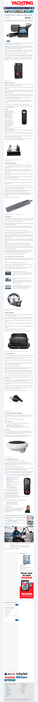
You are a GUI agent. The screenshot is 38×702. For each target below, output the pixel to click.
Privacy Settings (27, 700)
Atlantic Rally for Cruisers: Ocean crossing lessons (21, 285)
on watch (18, 471)
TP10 (7, 250)
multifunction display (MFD (14, 468)
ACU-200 (7, 375)
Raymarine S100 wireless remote (11, 479)
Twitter (13, 548)
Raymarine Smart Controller (11, 477)
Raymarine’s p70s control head (11, 474)
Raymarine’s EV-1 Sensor (26, 435)
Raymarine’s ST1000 (7, 223)
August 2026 (23, 565)
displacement (27, 104)
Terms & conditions (17, 700)
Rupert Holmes (6, 17)
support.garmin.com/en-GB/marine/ (12, 504)
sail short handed (12, 462)
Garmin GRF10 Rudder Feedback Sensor (12, 424)
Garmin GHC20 (8, 484)
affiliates (8, 41)
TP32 (7, 251)
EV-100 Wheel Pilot (29, 323)
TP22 (30, 250)
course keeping (30, 355)
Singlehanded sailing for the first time (19, 271)
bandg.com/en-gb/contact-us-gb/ (11, 503)
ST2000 (16, 223)
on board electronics (15, 57)
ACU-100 (7, 373)
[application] (19, 534)
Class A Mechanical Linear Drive (28, 187)
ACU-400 (12, 379)
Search (17, 604)
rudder (23, 166)
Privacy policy (22, 700)
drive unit (6, 51)
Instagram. (17, 548)
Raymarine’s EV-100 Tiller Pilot (9, 232)
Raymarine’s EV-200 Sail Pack (9, 135)
